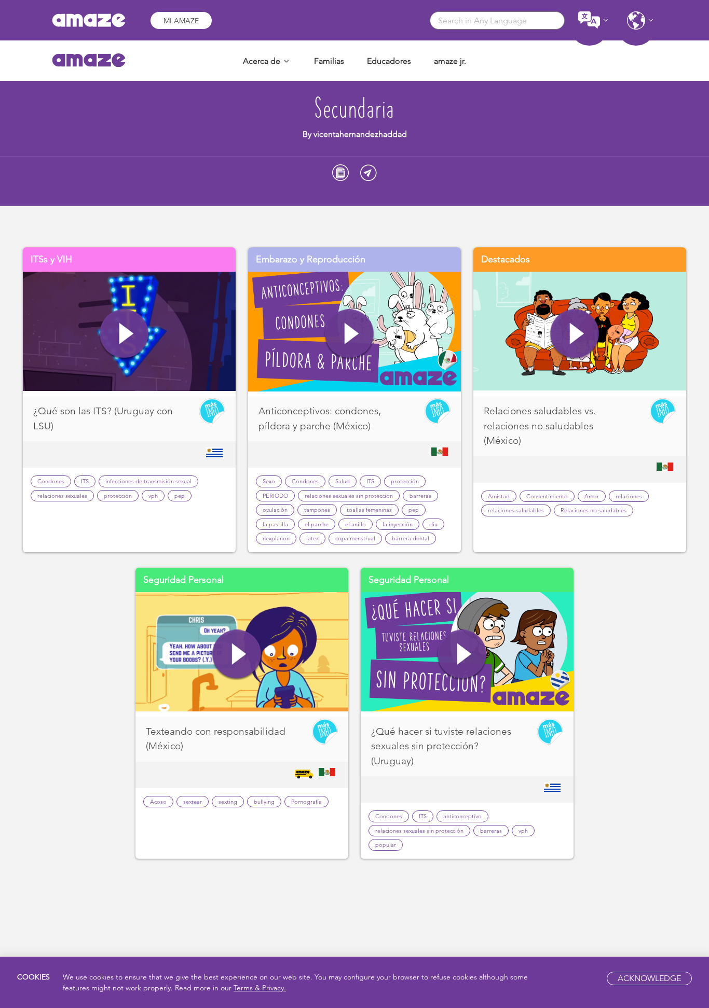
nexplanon (276, 538)
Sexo (269, 481)
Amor (591, 496)
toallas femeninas (369, 509)
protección (118, 495)
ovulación (275, 509)
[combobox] (497, 20)
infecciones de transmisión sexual (148, 481)
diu (433, 524)
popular (385, 844)
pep (179, 495)
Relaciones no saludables (593, 510)
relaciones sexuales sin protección (349, 495)
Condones (50, 481)
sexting (228, 801)
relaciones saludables (516, 510)
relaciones (629, 496)
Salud (342, 481)
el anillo (355, 524)
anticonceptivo (462, 816)
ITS (85, 481)
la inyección (398, 524)
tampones (317, 509)
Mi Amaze (181, 20)
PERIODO (275, 495)
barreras (420, 495)
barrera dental (410, 538)
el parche (317, 524)
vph (153, 495)
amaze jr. (450, 61)
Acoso (158, 801)
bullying (264, 801)
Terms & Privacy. (260, 987)
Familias (329, 61)
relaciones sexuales (62, 495)
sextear (192, 801)
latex (312, 538)
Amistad (499, 496)
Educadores (389, 61)
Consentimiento (547, 496)
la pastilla (275, 524)
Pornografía (306, 801)
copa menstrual (355, 538)
